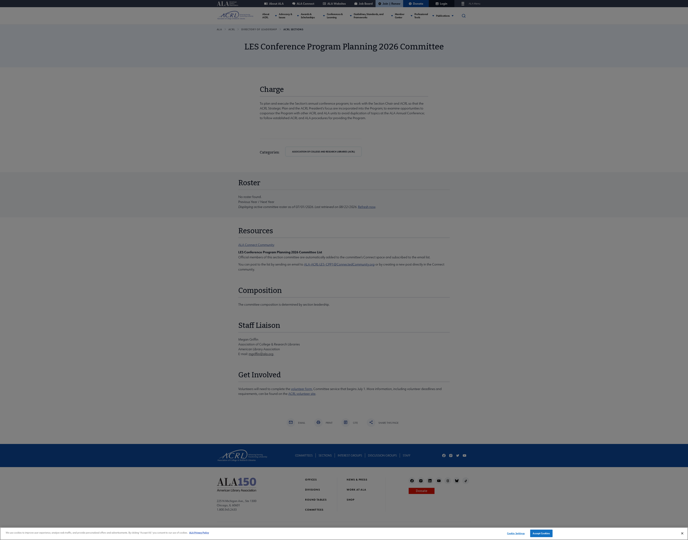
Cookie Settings (516, 533)
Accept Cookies (541, 533)
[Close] (682, 533)
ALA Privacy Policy (199, 532)
